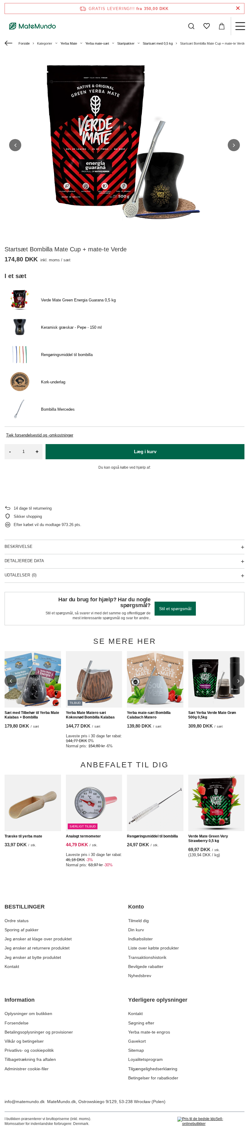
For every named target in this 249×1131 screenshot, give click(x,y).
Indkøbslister (140, 938)
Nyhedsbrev (139, 975)
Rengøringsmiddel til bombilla (152, 836)
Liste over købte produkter (153, 948)
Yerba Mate (68, 43)
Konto (136, 907)
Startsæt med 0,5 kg (158, 43)
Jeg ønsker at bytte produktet (33, 957)
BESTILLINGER (25, 907)
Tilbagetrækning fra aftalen (30, 1059)
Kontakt (12, 966)
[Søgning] (191, 26)
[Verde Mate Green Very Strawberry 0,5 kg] (216, 803)
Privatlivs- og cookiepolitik (29, 1050)
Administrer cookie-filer (27, 1068)
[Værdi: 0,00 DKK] (221, 26)
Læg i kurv (145, 451)
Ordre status (17, 920)
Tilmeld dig (138, 920)
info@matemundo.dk (25, 1101)
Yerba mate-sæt (97, 43)
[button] (15, 145)
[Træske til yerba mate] (33, 803)
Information (20, 1000)
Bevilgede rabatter (145, 966)
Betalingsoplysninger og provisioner (39, 1032)
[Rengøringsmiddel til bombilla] (155, 803)
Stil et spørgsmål (175, 608)
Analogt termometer (83, 836)
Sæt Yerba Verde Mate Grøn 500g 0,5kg (212, 715)
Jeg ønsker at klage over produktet (38, 938)
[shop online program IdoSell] (210, 1121)
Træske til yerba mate (23, 836)
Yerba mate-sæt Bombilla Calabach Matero (149, 715)
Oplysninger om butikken (28, 1013)
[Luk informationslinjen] (238, 8)
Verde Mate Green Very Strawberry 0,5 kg (208, 838)
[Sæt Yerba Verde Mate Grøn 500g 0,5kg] (216, 679)
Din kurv (136, 929)
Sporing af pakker (22, 929)
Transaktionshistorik (147, 957)
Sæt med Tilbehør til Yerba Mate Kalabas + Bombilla (32, 715)
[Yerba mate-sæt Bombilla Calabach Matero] (155, 679)
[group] (124, 145)
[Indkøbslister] (206, 26)
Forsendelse (17, 1023)
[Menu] (240, 26)
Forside (24, 43)
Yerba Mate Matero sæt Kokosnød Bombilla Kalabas (90, 715)
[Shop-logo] (33, 26)
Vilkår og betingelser (24, 1041)
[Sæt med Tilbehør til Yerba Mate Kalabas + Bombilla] (33, 679)
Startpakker (126, 43)
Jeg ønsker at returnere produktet (37, 948)
